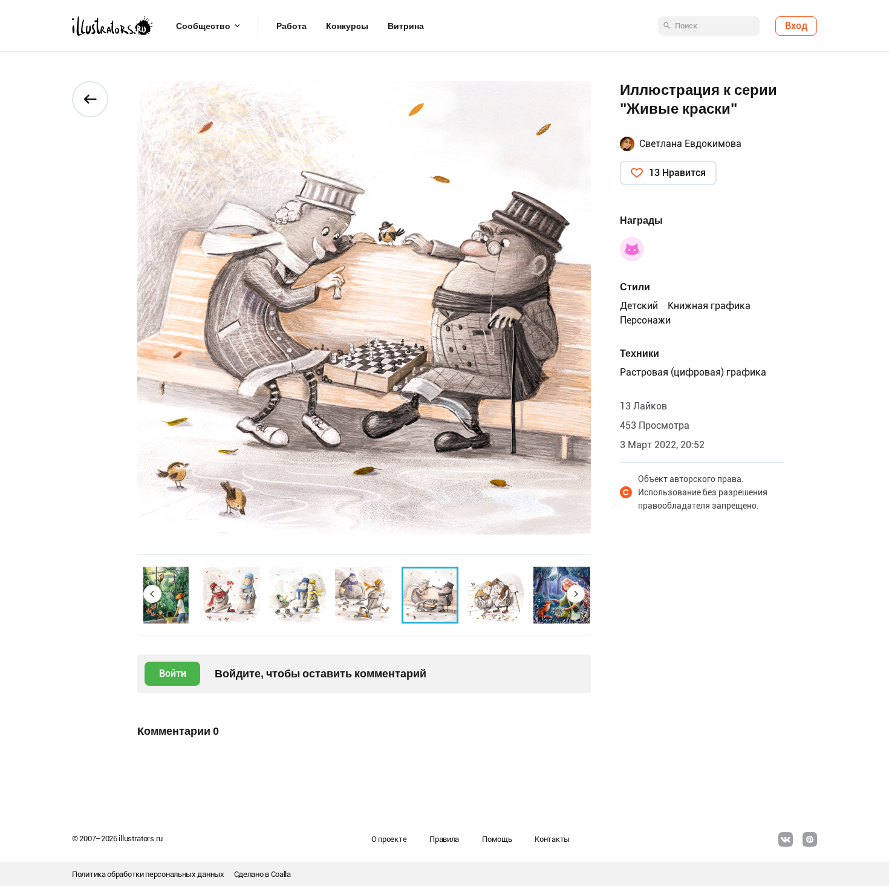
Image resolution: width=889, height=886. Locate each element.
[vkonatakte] (785, 839)
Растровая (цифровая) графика (693, 372)
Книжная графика (709, 305)
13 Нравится (677, 172)
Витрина (406, 26)
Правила (444, 839)
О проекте (388, 839)
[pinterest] (810, 839)
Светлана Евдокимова (690, 143)
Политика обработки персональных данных (148, 874)
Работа (291, 26)
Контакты (552, 839)
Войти (172, 673)
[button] (152, 594)
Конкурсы (347, 26)
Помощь (497, 839)
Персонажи (645, 320)
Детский (639, 305)
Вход (796, 25)
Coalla (281, 874)
